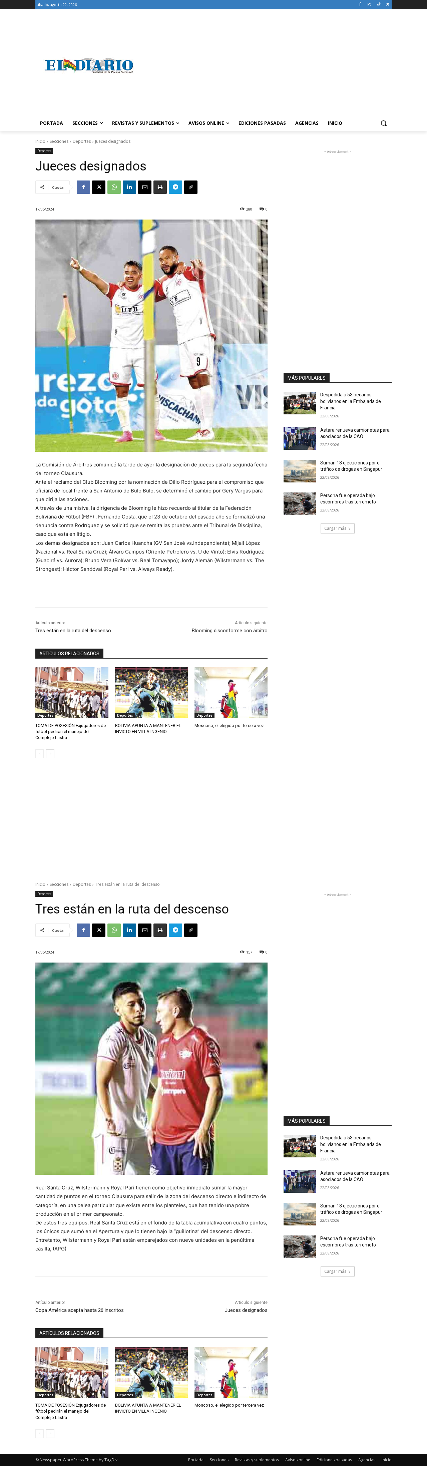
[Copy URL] (190, 187)
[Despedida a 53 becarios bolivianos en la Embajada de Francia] (300, 403)
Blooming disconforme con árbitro (230, 631)
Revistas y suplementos (257, 1460)
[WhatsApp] (114, 187)
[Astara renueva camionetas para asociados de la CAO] (300, 438)
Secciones (59, 141)
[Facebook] (360, 5)
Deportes (82, 141)
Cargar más (335, 528)
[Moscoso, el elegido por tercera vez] (231, 692)
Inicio (40, 141)
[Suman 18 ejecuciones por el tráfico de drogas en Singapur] (300, 471)
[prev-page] (39, 753)
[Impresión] (160, 187)
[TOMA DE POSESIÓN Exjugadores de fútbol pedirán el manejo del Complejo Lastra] (71, 692)
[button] (384, 123)
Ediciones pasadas (334, 1460)
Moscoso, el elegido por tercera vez (229, 725)
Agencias (366, 1460)
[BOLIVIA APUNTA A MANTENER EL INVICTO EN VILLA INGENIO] (151, 692)
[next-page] (50, 753)
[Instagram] (369, 5)
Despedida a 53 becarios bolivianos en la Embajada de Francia (350, 401)
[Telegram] (175, 187)
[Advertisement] (267, 65)
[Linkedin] (129, 187)
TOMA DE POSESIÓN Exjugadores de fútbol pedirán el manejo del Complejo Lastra (70, 731)
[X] (388, 5)
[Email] (144, 187)
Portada (195, 1460)
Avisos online (297, 1460)
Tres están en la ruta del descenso (73, 631)
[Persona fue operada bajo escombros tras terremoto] (300, 503)
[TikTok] (378, 5)
